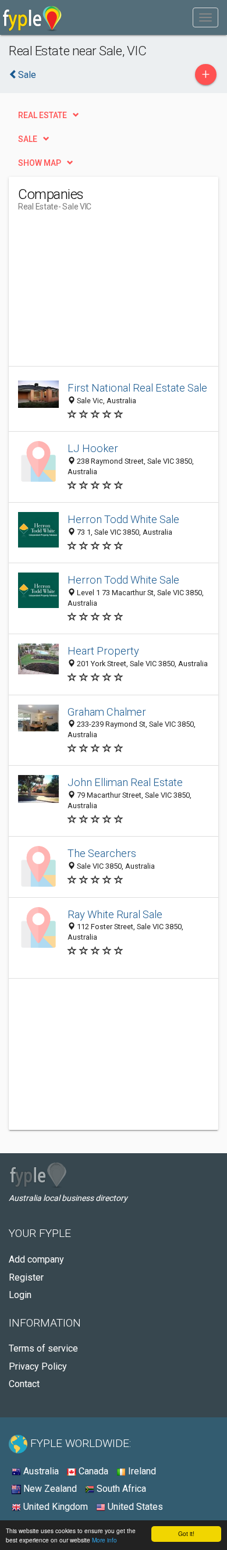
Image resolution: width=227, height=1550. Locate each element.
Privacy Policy (38, 1366)
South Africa (120, 1488)
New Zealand (49, 1488)
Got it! (186, 1533)
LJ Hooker (93, 448)
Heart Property (103, 651)
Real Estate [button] (42, 115)
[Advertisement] (105, 293)
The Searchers (102, 853)
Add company (36, 1259)
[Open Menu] (205, 17)
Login (20, 1294)
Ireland (141, 1471)
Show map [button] (39, 163)
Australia (40, 1471)
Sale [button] (27, 139)
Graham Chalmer (107, 712)
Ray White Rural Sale (115, 914)
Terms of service (43, 1348)
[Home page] (32, 17)
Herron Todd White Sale (123, 519)
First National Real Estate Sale (137, 388)
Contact (24, 1383)
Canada (92, 1471)
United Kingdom (54, 1506)
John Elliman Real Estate (125, 782)
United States (134, 1506)
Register (26, 1277)
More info (104, 1539)
